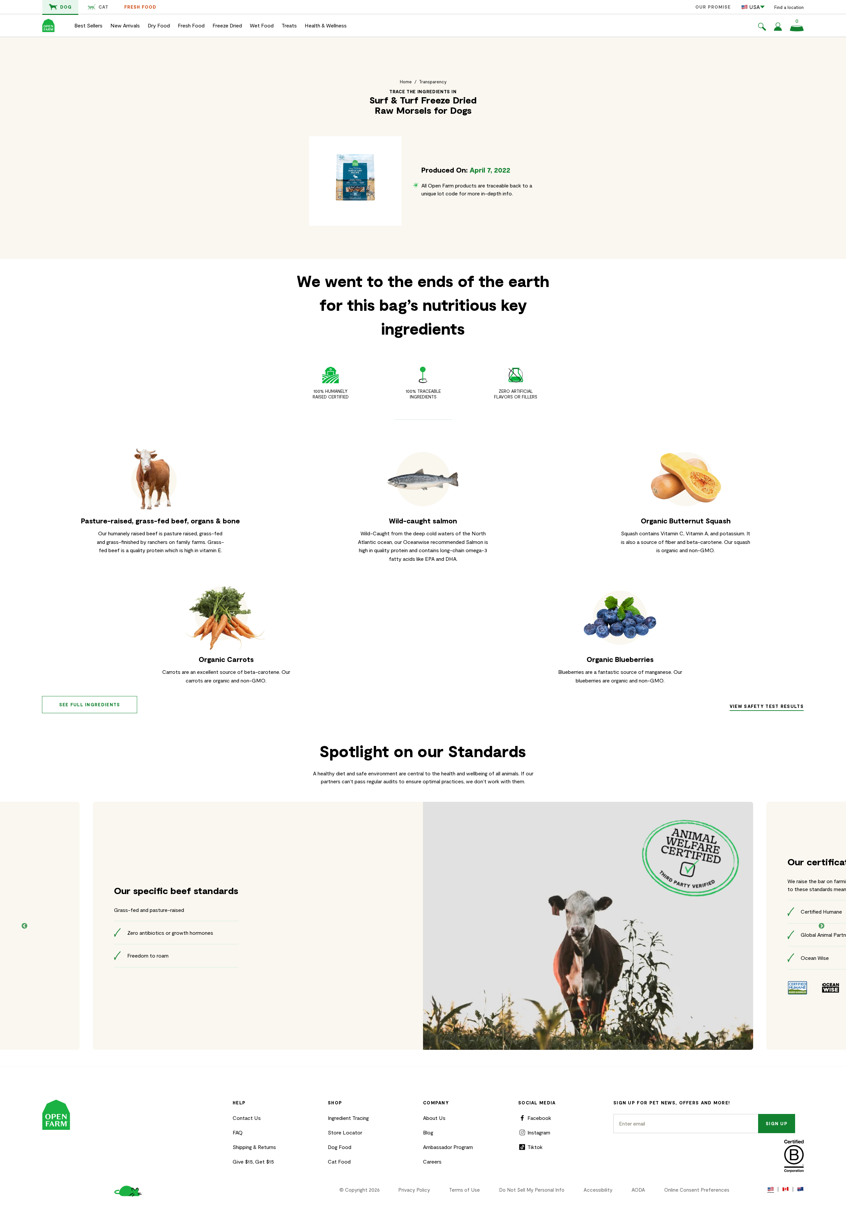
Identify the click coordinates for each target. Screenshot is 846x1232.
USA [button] (754, 7)
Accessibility (598, 1190)
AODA (638, 1190)
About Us (434, 1118)
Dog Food (339, 1147)
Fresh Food (140, 7)
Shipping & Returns (254, 1147)
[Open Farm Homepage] (48, 25)
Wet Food (262, 25)
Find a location (789, 7)
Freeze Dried (227, 25)
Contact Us (247, 1118)
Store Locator (345, 1132)
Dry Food (159, 25)
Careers (432, 1161)
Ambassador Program (448, 1147)
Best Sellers (88, 25)
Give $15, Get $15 (253, 1161)
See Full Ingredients (89, 704)
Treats (289, 25)
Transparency (432, 81)
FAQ (238, 1132)
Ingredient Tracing (348, 1118)
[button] (762, 28)
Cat (103, 7)
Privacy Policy (414, 1190)
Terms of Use (464, 1190)
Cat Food (339, 1161)
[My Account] (778, 28)
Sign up (777, 1123)
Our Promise (713, 7)
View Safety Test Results (767, 706)
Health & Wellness (326, 25)
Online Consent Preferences (696, 1190)
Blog (428, 1132)
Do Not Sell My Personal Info (531, 1190)
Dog (66, 7)
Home (406, 81)
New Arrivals (125, 25)
